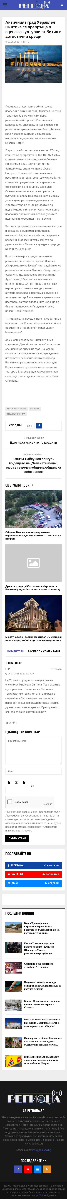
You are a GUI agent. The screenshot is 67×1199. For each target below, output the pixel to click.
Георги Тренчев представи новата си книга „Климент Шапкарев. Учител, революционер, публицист (39, 948)
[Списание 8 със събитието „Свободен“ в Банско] (13, 968)
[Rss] (47, 1169)
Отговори (56, 669)
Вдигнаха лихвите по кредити (33, 442)
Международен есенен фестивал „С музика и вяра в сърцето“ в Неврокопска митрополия (33, 638)
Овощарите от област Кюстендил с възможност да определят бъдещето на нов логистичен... (43, 1041)
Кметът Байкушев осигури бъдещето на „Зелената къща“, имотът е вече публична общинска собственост (33, 465)
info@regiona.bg (41, 1150)
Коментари (15, 651)
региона (34, 409)
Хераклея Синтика (16, 414)
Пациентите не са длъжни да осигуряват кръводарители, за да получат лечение (42, 985)
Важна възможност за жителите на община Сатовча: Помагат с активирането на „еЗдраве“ (42, 1023)
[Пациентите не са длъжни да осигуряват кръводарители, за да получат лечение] (13, 986)
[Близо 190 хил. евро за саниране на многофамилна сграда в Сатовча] (13, 1005)
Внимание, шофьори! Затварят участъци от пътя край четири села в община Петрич (41, 1060)
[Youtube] (28, 1169)
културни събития (16, 409)
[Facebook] (18, 1169)
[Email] (37, 1169)
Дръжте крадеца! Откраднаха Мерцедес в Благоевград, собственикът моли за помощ (32, 588)
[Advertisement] (36, 94)
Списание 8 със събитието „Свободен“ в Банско (38, 965)
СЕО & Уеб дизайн (46, 1195)
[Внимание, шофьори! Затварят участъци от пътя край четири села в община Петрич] (13, 1061)
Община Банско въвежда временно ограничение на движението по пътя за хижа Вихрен (33, 535)
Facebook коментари (44, 651)
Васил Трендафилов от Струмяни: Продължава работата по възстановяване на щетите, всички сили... (41, 928)
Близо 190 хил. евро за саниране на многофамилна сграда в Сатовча (42, 1004)
